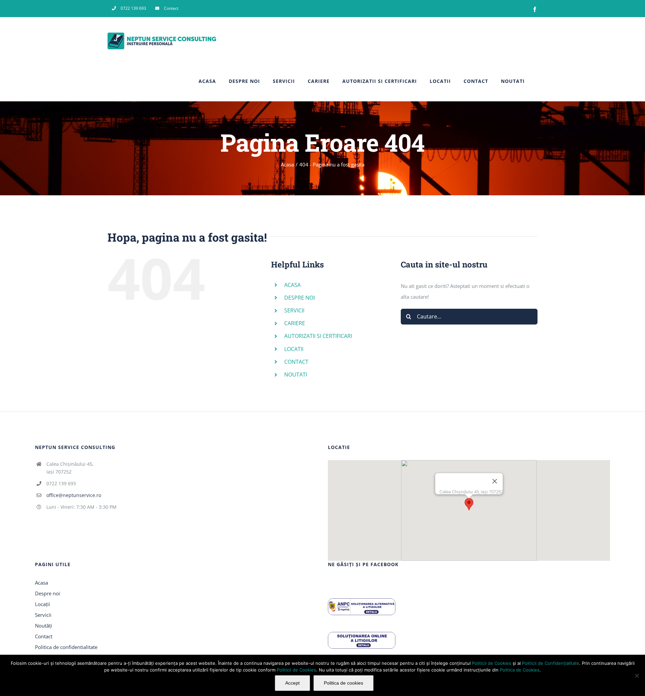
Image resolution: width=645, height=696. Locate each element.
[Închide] (494, 481)
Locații (42, 604)
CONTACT (296, 361)
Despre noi (47, 593)
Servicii (43, 614)
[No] (636, 675)
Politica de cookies (343, 683)
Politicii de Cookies (491, 663)
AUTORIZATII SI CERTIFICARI (318, 336)
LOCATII (293, 349)
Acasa (41, 582)
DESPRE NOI (299, 297)
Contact (43, 636)
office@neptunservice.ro (73, 495)
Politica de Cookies (520, 670)
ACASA (292, 285)
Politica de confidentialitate (66, 647)
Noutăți (43, 625)
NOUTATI (295, 374)
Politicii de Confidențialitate (550, 663)
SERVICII (294, 310)
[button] (469, 504)
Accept (292, 683)
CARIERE (294, 323)
